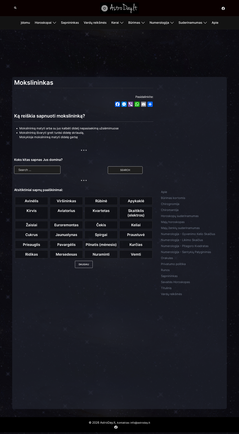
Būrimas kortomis (173, 198)
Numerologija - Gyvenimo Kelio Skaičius (188, 234)
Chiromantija (170, 210)
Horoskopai (43, 23)
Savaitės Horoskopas (175, 282)
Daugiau (84, 264)
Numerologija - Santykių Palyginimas (186, 252)
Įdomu (25, 23)
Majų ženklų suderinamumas (180, 228)
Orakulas (167, 258)
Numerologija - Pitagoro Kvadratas (184, 246)
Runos (165, 270)
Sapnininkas (70, 23)
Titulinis (166, 288)
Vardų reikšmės (95, 23)
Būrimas (134, 23)
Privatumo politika (173, 264)
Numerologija (159, 23)
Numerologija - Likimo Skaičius (182, 240)
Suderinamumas (190, 23)
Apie (215, 23)
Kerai (115, 23)
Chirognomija (170, 204)
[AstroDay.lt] (119, 8)
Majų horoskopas (173, 222)
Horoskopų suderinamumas (180, 216)
